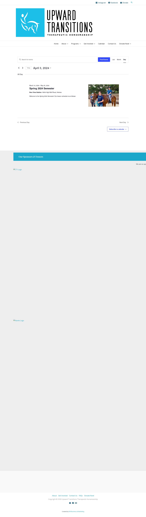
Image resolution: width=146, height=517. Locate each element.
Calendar (101, 44)
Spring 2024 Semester (41, 88)
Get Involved (88, 44)
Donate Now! (124, 44)
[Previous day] (19, 68)
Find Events (104, 59)
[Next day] (22, 68)
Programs (75, 44)
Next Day (122, 122)
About (64, 44)
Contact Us (112, 44)
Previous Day (24, 122)
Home (56, 44)
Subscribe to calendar (116, 129)
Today (28, 68)
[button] (132, 2)
